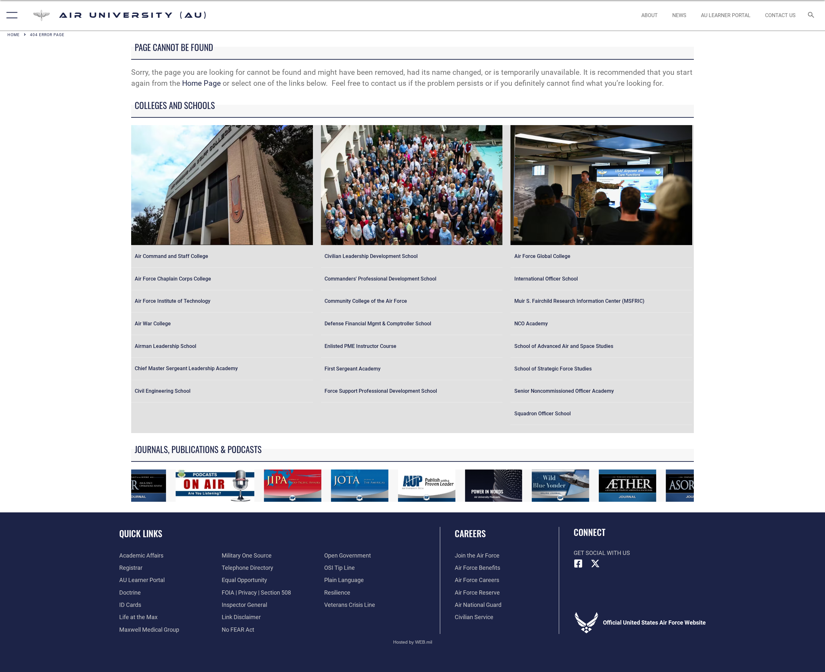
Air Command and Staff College (171, 256)
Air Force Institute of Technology (172, 301)
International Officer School (546, 279)
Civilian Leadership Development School (371, 256)
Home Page (201, 83)
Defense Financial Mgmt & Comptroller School (378, 324)
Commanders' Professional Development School (380, 279)
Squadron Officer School (542, 413)
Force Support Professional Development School (381, 391)
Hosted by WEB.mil (412, 642)
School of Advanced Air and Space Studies (563, 346)
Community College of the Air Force (366, 301)
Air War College (153, 324)
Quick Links (140, 533)
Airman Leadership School (165, 346)
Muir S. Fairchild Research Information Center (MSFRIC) (579, 301)
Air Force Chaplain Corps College (173, 279)
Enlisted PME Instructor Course (360, 346)
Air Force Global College (542, 256)
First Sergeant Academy (353, 369)
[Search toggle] (811, 15)
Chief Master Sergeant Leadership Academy (186, 368)
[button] (10, 15)
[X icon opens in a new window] (595, 563)
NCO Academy (531, 324)
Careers (470, 533)
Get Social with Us (602, 552)
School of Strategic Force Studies (553, 369)
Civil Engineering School (162, 391)
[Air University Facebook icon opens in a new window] (578, 563)
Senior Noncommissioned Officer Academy (564, 391)
